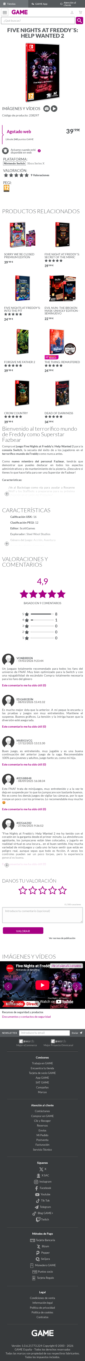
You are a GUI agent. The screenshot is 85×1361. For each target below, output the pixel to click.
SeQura (45, 1258)
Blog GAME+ (45, 1213)
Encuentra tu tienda (42, 1068)
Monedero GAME (45, 1265)
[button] (79, 20)
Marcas (42, 1092)
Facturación (42, 1144)
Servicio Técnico (42, 1149)
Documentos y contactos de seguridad (26, 1016)
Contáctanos (42, 1111)
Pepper (45, 1252)
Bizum (45, 1246)
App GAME (42, 1077)
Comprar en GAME (42, 1116)
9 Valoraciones (40, 175)
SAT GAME (42, 1082)
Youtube (45, 1194)
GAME (20, 12)
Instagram (45, 1181)
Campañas (42, 1087)
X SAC (45, 1175)
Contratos (42, 1317)
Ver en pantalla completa (66, 965)
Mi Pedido (42, 1135)
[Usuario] (72, 12)
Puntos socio (45, 1271)
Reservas (42, 1125)
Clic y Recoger (42, 1120)
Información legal (42, 1302)
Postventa (42, 1140)
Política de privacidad (42, 1307)
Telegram (45, 1207)
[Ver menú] (4, 12)
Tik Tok (45, 1200)
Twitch (44, 1219)
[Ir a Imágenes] (46, 108)
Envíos (42, 1130)
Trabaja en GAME (42, 1063)
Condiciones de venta (42, 1298)
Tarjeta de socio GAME (42, 1073)
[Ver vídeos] (54, 108)
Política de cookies (42, 1312)
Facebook (45, 1188)
